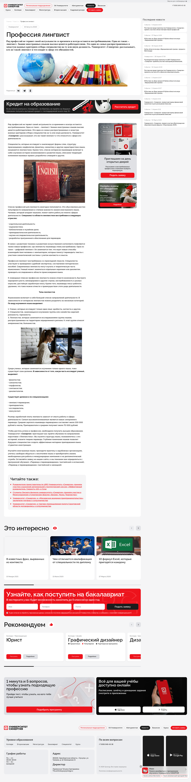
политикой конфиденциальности (121, 613)
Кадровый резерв (77, 10)
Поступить (13, 656)
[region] (165, 72)
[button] (131, 528)
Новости (16, 21)
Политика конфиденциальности (110, 771)
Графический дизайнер (95, 639)
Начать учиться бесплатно (151, 776)
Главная (8, 21)
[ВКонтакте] (18, 91)
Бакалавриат (30, 10)
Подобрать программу (49, 709)
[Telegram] (24, 91)
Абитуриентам (77, 6)
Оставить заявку (94, 10)
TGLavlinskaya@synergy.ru (63, 771)
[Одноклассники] (30, 91)
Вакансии (101, 6)
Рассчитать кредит (125, 106)
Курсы (8, 10)
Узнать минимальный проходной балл (175, 776)
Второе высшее (60, 10)
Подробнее (117, 204)
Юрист (14, 639)
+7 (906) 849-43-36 (178, 5)
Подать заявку (118, 175)
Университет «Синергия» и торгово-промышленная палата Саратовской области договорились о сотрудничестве (46, 505)
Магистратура (44, 10)
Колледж (17, 10)
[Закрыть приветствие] (141, 766)
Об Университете (61, 6)
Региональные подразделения (38, 6)
